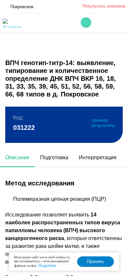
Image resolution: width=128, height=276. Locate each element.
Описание (17, 157)
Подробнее (47, 265)
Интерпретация (98, 157)
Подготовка (54, 157)
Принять (95, 261)
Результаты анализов (104, 6)
